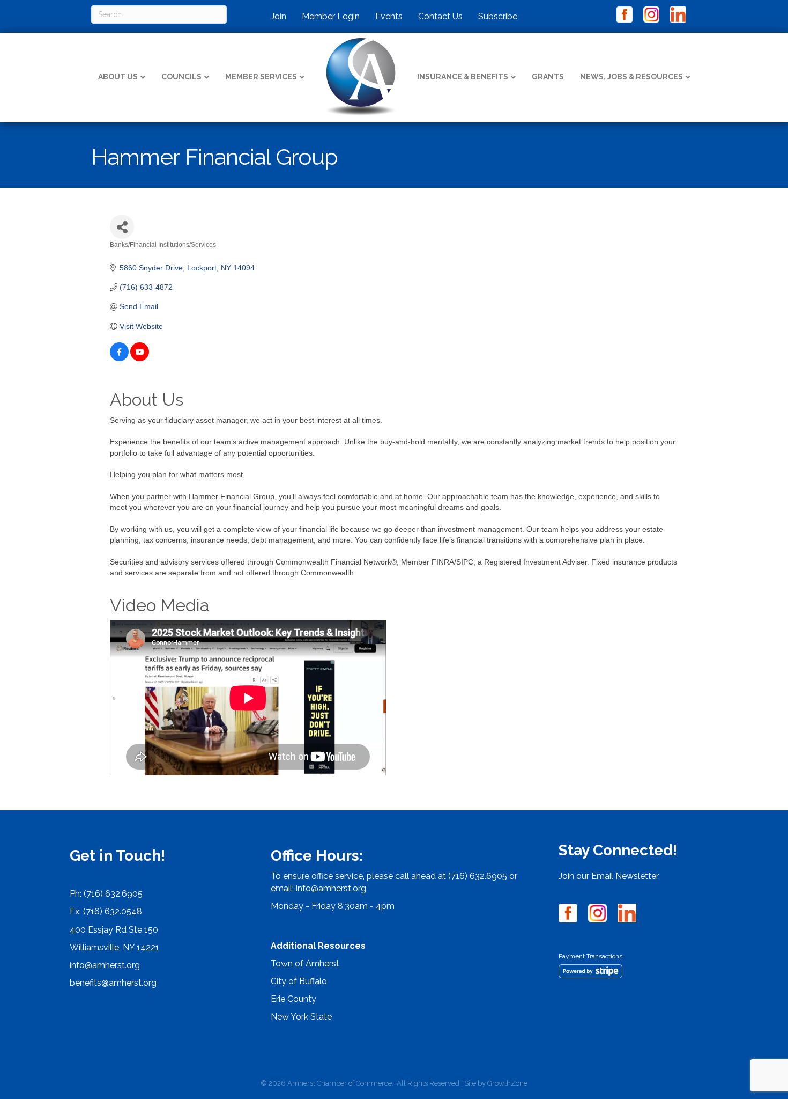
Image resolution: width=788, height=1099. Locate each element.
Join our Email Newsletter (609, 876)
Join (278, 16)
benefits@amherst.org (113, 983)
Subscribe (497, 16)
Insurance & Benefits (462, 76)
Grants (548, 76)
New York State (301, 1017)
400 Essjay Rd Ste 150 (114, 930)
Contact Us (440, 16)
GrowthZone (507, 1083)
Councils (181, 76)
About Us (118, 76)
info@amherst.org (105, 965)
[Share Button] (122, 227)
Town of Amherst (305, 963)
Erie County (293, 999)
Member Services (261, 76)
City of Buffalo (299, 981)
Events (389, 16)
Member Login (331, 16)
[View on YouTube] (139, 358)
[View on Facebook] (119, 358)
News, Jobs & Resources (631, 76)
